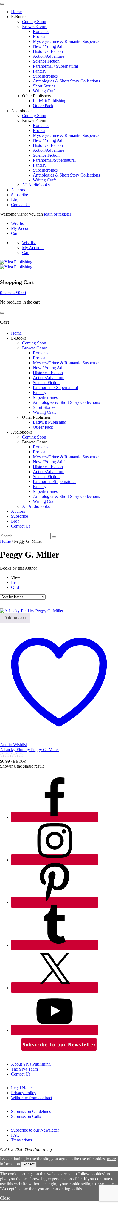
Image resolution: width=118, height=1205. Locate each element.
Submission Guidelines (31, 1111)
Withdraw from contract (31, 1097)
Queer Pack (43, 105)
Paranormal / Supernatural (55, 66)
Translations (21, 1140)
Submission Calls (26, 1116)
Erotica (39, 36)
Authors (18, 189)
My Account (22, 228)
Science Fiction (46, 61)
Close (5, 1198)
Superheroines (45, 76)
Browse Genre (34, 26)
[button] (15, 618)
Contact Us (20, 204)
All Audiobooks (36, 185)
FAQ (15, 1135)
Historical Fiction (48, 51)
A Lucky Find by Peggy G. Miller (29, 749)
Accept (29, 1164)
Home (16, 11)
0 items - (13, 292)
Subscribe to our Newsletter (35, 1130)
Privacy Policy (23, 1092)
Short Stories (44, 86)
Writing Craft (44, 91)
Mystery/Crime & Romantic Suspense (66, 41)
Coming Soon (34, 21)
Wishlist (18, 223)
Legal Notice (22, 1087)
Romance (41, 31)
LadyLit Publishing (49, 100)
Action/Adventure (48, 56)
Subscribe (19, 194)
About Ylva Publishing (31, 1064)
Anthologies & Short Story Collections (66, 81)
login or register (57, 214)
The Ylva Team (24, 1069)
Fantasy (39, 71)
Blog (15, 199)
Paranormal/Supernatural (54, 160)
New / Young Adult (50, 46)
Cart (14, 233)
